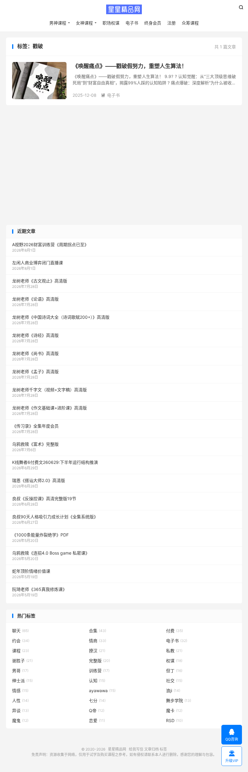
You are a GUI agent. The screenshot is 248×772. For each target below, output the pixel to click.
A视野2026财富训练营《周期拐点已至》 (50, 244)
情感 (20, 690)
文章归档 (151, 749)
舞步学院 (178, 700)
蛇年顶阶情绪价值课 (31, 571)
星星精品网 (124, 9)
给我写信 (136, 749)
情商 (97, 640)
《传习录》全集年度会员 (35, 425)
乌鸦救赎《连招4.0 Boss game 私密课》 (51, 552)
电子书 (132, 22)
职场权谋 (111, 22)
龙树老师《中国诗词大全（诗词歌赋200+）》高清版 (60, 317)
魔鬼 (20, 720)
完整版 (99, 660)
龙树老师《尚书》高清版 (35, 353)
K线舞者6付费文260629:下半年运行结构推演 (55, 462)
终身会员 (152, 22)
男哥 (20, 670)
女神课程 (84, 22)
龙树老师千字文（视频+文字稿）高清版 (49, 389)
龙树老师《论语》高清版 (35, 298)
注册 (171, 22)
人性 (20, 700)
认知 (97, 680)
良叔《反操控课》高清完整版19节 (44, 498)
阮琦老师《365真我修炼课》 (39, 589)
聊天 (20, 630)
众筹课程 (190, 22)
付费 (174, 630)
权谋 (174, 660)
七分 (97, 700)
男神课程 (57, 22)
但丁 (174, 670)
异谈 (20, 710)
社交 (174, 680)
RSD (174, 720)
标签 (163, 749)
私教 (174, 650)
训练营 (99, 670)
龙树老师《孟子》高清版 (35, 371)
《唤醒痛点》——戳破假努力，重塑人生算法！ (130, 66)
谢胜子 (22, 660)
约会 (20, 640)
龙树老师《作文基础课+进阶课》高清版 (49, 407)
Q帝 (96, 710)
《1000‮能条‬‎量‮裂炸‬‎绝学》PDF (40, 534)
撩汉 (97, 650)
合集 (97, 630)
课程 (20, 650)
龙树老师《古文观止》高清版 (39, 280)
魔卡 (174, 710)
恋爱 (97, 720)
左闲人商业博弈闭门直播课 (37, 262)
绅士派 (22, 680)
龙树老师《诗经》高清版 (35, 335)
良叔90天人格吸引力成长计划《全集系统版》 (55, 516)
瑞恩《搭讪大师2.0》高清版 (38, 480)
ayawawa (102, 690)
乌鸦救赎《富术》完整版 (35, 444)
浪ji (173, 690)
